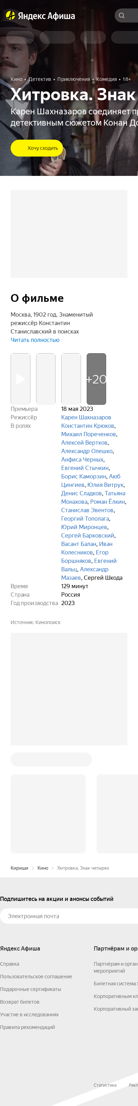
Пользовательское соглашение (36, 976)
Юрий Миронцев (84, 527)
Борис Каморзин (83, 476)
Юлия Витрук (105, 485)
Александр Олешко (87, 451)
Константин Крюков (87, 425)
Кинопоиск (48, 622)
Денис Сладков (81, 493)
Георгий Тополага (85, 518)
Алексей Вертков (84, 442)
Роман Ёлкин (107, 501)
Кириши (19, 868)
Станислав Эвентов (87, 510)
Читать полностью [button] (35, 340)
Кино (43, 868)
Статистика (105, 1085)
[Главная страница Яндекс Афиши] (10, 15)
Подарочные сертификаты (30, 989)
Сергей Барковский (87, 535)
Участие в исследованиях (29, 1014)
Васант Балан (78, 544)
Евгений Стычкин (85, 468)
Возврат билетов (20, 1002)
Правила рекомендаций (27, 1027)
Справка (9, 964)
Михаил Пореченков (88, 434)
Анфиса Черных (82, 459)
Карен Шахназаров (86, 417)
